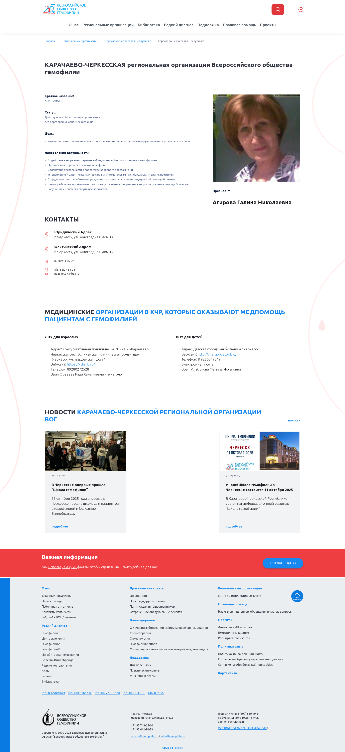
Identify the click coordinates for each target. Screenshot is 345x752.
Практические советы (147, 588)
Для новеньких (140, 665)
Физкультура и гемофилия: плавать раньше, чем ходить (169, 649)
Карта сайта (227, 673)
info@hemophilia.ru (173, 736)
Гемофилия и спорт (143, 644)
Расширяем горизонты (234, 638)
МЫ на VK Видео (107, 692)
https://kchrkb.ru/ (81, 364)
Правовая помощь (239, 25)
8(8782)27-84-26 (64, 269)
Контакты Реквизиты (56, 612)
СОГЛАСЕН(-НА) (283, 563)
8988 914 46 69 (64, 260)
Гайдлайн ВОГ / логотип (59, 617)
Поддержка (208, 25)
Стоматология (140, 638)
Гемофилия (50, 633)
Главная (50, 41)
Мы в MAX (156, 692)
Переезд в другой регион (147, 601)
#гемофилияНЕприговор (236, 627)
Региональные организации (108, 25)
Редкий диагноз (178, 25)
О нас (73, 25)
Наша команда (52, 601)
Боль (45, 671)
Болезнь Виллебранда (57, 660)
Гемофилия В (51, 649)
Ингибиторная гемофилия (60, 654)
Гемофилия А (51, 644)
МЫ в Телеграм (53, 692)
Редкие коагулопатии (57, 665)
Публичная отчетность (57, 606)
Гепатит (47, 676)
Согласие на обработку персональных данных (250, 659)
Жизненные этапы (143, 675)
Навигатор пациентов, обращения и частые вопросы (255, 611)
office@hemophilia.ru (144, 736)
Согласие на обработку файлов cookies (245, 664)
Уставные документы (56, 595)
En (300, 9)
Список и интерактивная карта (239, 595)
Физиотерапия (140, 633)
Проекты (268, 25)
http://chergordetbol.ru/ (217, 354)
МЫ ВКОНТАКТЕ (80, 692)
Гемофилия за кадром (233, 632)
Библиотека (149, 25)
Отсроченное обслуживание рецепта (156, 612)
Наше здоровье (142, 620)
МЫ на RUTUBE (134, 692)
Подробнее (60, 526)
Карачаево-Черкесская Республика (128, 41)
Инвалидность (140, 595)
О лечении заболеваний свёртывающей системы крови (169, 627)
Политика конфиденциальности (241, 654)
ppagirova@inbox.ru (66, 273)
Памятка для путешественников (152, 606)
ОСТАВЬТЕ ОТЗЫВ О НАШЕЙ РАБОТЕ (242, 728)
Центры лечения (53, 638)
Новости (294, 420)
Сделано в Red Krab (172, 748)
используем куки (62, 567)
